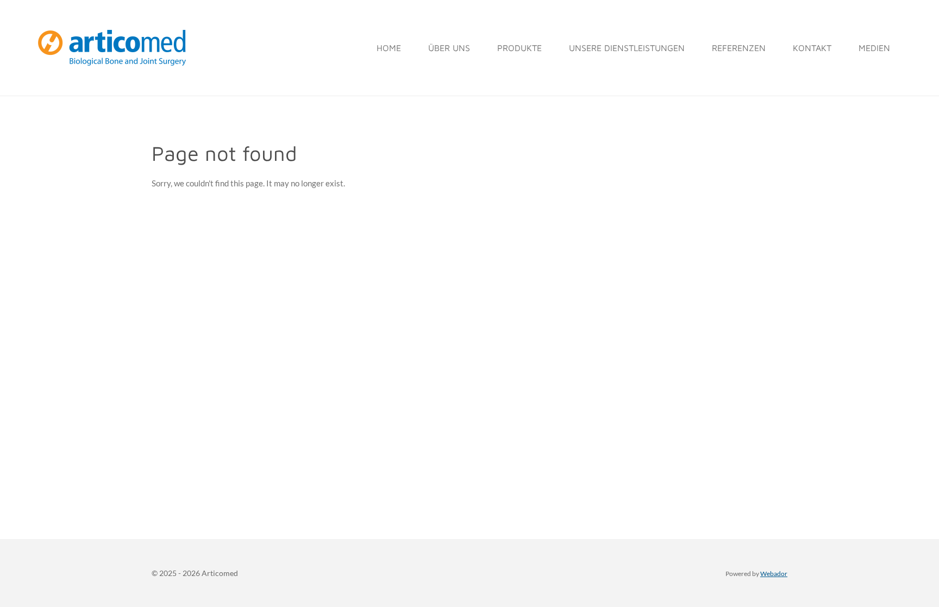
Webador (773, 573)
